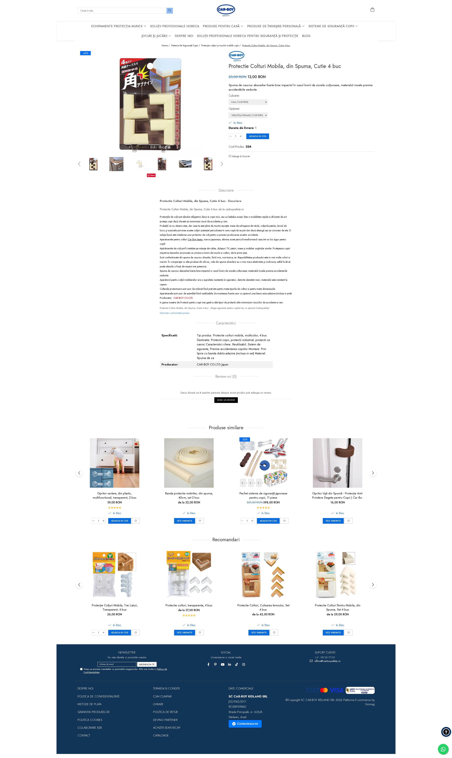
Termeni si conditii (166, 688)
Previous (79, 164)
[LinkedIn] (230, 664)
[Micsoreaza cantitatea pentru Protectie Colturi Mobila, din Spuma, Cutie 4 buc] (231, 136)
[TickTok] (237, 664)
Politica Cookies (90, 720)
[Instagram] (244, 664)
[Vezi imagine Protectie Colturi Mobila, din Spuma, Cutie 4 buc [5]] (208, 164)
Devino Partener (165, 720)
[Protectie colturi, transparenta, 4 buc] (188, 574)
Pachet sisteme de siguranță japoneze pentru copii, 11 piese (263, 495)
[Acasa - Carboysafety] (226, 10)
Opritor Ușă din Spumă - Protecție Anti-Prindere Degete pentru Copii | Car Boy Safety (337, 495)
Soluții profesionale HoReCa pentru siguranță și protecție (248, 36)
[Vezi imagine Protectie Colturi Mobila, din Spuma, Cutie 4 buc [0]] (93, 164)
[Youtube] (222, 664)
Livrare (158, 704)
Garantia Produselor (93, 712)
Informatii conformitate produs (174, 313)
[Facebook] (208, 664)
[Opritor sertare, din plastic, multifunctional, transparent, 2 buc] (114, 462)
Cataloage (161, 735)
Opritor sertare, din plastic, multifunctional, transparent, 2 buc (114, 495)
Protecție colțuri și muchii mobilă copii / (221, 45)
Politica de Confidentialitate (99, 696)
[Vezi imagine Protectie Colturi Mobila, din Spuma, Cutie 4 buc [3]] (162, 164)
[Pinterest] (215, 664)
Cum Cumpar (162, 696)
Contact (84, 735)
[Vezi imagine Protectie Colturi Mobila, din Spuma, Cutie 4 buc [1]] (116, 164)
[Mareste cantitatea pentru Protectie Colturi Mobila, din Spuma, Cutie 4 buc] (241, 136)
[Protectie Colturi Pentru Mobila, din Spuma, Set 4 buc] (337, 574)
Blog (306, 36)
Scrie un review (226, 400)
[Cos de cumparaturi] (372, 9)
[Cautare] (169, 11)
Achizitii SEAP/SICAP (166, 728)
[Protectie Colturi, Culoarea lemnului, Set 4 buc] (263, 574)
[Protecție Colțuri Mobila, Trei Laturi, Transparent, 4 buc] (114, 574)
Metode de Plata (90, 704)
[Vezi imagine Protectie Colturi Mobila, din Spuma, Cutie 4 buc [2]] (139, 164)
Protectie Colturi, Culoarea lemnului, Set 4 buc (263, 607)
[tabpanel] (151, 103)
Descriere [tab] (226, 190)
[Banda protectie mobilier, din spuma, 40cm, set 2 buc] (188, 462)
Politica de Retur (165, 712)
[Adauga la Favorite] (136, 521)
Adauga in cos (257, 136)
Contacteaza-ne (247, 723)
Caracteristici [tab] (226, 323)
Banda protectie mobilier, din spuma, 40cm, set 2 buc (189, 495)
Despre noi (85, 688)
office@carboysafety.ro (327, 661)
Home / (166, 45)
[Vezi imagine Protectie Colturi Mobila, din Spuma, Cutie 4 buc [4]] (185, 164)
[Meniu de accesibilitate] (446, 732)
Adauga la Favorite (240, 156)
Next (221, 164)
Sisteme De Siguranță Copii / (186, 45)
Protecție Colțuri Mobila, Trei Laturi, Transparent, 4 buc (115, 607)
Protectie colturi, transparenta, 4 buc (188, 605)
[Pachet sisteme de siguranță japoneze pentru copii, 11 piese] (263, 462)
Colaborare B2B (90, 728)
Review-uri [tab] (225, 376)
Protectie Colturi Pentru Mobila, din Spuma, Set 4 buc (337, 607)
